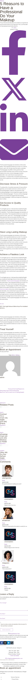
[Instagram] (5, 642)
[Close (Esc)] (16, 683)
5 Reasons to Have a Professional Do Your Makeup (12, 11)
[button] (2, 425)
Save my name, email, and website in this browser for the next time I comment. (14, 625)
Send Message (6, 629)
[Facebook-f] (1, 642)
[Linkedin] (8, 642)
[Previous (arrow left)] (2, 685)
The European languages (13, 281)
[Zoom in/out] (2, 683)
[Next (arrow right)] (7, 685)
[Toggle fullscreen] (7, 683)
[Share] (12, 683)
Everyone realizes (4, 289)
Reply (3, 480)
